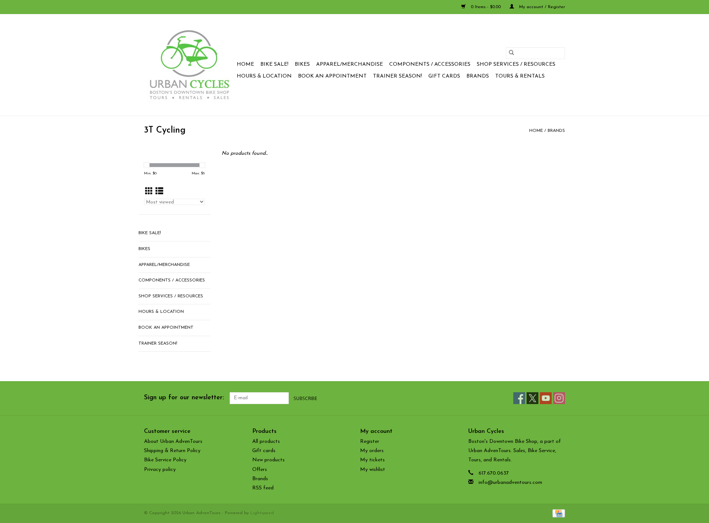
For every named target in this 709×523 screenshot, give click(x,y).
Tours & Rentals (520, 76)
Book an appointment (332, 76)
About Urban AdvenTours (173, 441)
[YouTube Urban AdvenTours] (546, 398)
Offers (259, 469)
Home (245, 64)
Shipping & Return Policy (172, 451)
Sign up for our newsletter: (184, 397)
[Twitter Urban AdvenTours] (532, 398)
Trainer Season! (397, 76)
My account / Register (541, 7)
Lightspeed (262, 513)
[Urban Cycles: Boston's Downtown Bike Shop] (189, 65)
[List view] (159, 192)
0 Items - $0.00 (485, 7)
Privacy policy (160, 469)
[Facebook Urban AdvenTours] (519, 398)
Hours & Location (264, 76)
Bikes (302, 64)
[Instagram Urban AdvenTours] (559, 398)
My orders (372, 451)
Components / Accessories (429, 64)
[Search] (511, 53)
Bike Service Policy (165, 460)
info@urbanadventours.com (510, 482)
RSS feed (263, 488)
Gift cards (444, 76)
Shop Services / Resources (516, 64)
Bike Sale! (274, 64)
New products (268, 460)
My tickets (372, 460)
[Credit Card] (557, 513)
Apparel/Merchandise (349, 64)
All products (266, 441)
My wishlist (372, 469)
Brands (477, 76)
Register (369, 441)
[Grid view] (149, 192)
